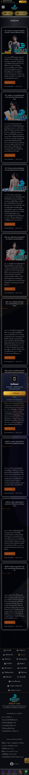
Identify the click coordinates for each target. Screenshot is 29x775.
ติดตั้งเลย (15, 393)
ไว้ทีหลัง (14, 397)
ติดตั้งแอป (24, 1)
